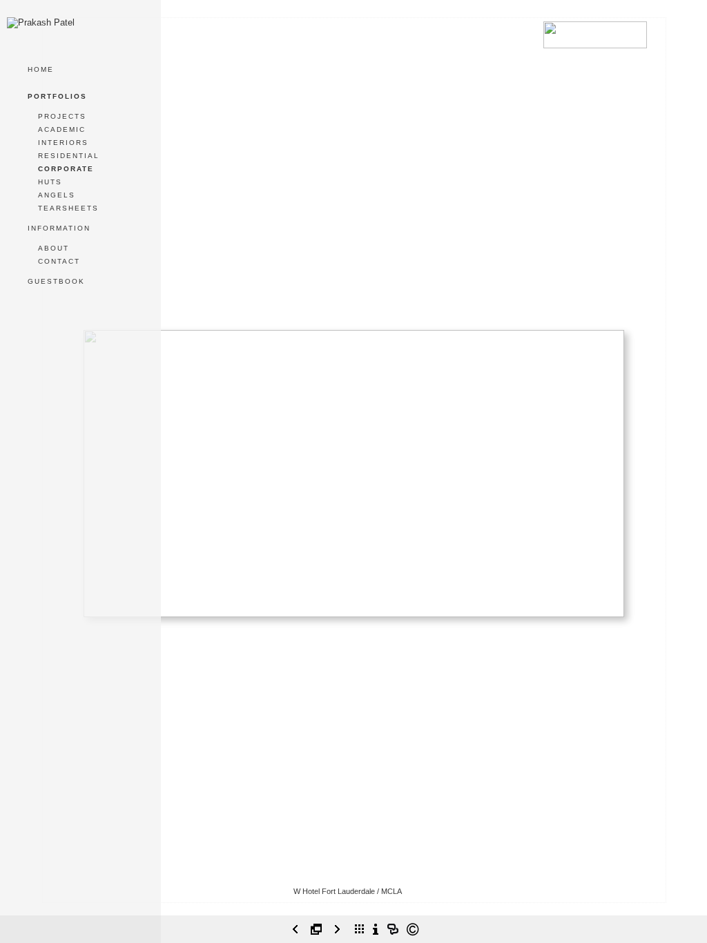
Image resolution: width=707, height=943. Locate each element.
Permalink (354, 910)
